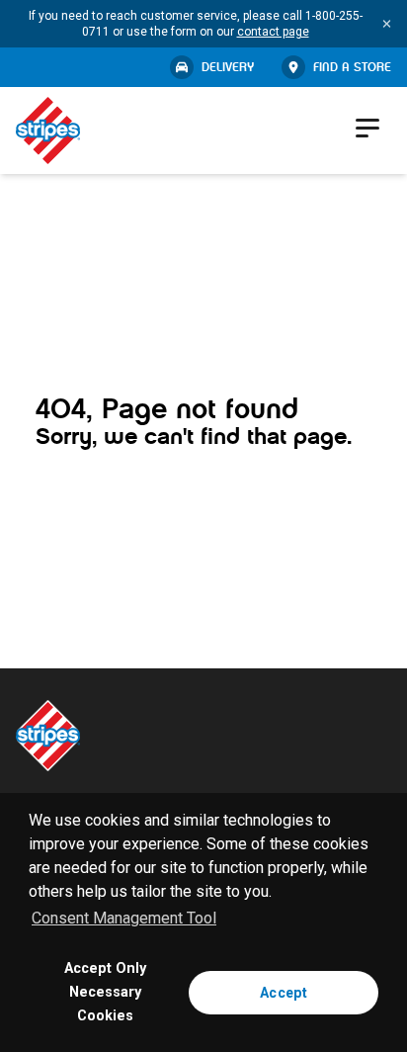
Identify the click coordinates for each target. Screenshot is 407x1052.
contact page (273, 32)
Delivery (228, 67)
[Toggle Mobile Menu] (369, 127)
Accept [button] (283, 993)
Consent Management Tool (124, 918)
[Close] (386, 24)
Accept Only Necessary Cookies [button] (105, 992)
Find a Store (352, 67)
